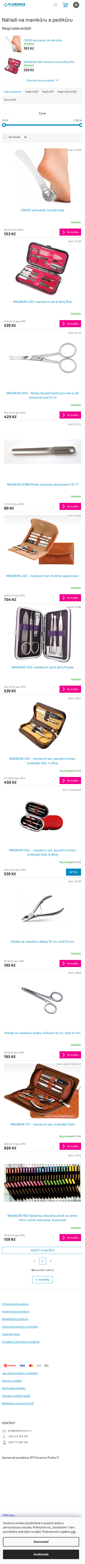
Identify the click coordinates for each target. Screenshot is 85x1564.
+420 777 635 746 (18, 1442)
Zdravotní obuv (11, 1334)
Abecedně (10, 100)
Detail (73, 872)
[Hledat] (55, 5)
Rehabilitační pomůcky (15, 1319)
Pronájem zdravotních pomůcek (21, 1342)
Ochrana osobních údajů (16, 1396)
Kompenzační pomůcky (15, 1312)
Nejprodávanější (67, 92)
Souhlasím (41, 1554)
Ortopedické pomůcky (15, 1304)
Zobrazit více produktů (40, 80)
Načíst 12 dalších (43, 1250)
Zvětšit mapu (8, 1515)
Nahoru (44, 1279)
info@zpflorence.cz (19, 1431)
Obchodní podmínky (14, 1388)
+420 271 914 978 (18, 1436)
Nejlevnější (32, 92)
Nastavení (41, 1542)
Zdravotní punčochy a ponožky (20, 1327)
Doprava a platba (12, 1381)
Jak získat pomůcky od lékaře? (20, 1373)
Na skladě (18, 137)
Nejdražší (48, 92)
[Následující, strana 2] (42, 1261)
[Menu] (76, 5)
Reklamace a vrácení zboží (17, 1403)
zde (73, 1532)
